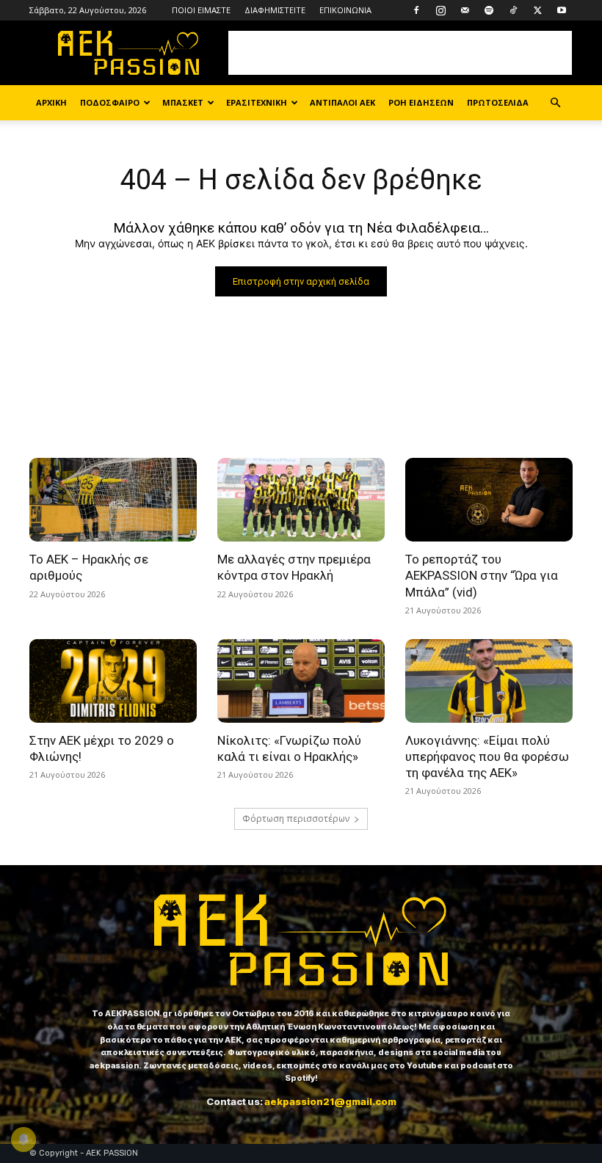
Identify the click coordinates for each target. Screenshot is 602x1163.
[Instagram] (440, 10)
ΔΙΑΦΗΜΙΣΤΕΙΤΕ (274, 9)
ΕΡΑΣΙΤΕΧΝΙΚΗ (256, 102)
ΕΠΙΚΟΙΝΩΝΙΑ (345, 9)
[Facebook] (416, 10)
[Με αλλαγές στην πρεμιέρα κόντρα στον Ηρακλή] (301, 500)
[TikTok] (513, 10)
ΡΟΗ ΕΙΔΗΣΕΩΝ (421, 102)
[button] (555, 103)
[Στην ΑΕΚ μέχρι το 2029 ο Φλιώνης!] (113, 681)
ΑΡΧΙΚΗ (51, 102)
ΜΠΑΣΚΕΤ (182, 102)
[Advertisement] (400, 53)
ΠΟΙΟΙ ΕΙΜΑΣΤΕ (201, 9)
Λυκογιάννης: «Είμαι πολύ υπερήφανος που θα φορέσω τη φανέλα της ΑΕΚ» (487, 756)
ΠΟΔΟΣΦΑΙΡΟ (109, 102)
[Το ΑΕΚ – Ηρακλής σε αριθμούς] (113, 500)
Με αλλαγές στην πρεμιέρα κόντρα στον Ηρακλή (294, 567)
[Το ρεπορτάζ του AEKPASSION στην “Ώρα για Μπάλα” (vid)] (489, 500)
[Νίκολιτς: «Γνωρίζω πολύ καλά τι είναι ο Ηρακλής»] (301, 681)
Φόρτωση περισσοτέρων (295, 818)
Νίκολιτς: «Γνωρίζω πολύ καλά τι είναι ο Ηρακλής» (289, 748)
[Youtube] (562, 10)
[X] (537, 10)
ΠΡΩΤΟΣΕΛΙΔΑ (498, 102)
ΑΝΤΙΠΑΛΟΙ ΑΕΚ (342, 102)
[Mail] (465, 10)
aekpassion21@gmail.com (330, 1101)
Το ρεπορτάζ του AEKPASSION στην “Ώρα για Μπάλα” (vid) (481, 575)
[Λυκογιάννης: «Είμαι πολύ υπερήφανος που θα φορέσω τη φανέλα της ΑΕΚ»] (489, 681)
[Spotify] (489, 10)
